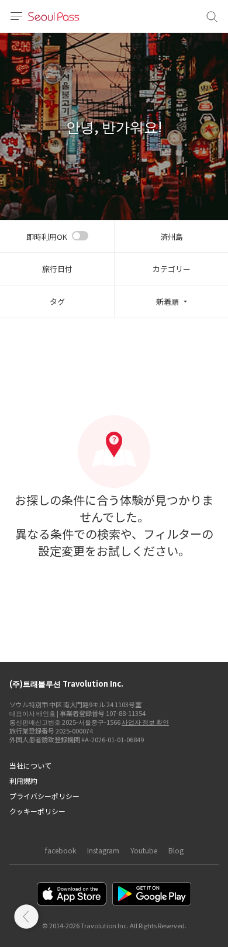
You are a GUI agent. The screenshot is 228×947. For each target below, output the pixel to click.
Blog (176, 850)
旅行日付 (57, 268)
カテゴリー (172, 268)
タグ (57, 301)
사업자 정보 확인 (145, 721)
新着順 (167, 301)
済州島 (171, 236)
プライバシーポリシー (44, 796)
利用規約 (23, 781)
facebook (60, 850)
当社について (30, 765)
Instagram (103, 850)
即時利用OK (46, 236)
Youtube (143, 850)
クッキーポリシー (37, 811)
